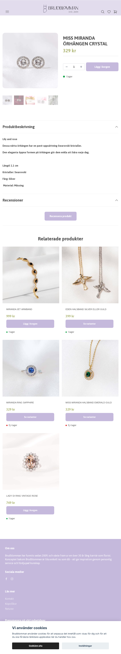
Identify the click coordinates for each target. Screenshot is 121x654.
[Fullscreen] (30, 60)
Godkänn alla (35, 646)
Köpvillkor (11, 603)
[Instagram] (12, 579)
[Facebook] (6, 579)
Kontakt (9, 598)
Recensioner (13, 200)
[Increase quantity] (81, 67)
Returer (9, 608)
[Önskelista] (109, 12)
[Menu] (7, 12)
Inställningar (85, 646)
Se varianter (89, 324)
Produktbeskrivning (19, 127)
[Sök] (103, 12)
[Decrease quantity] (66, 67)
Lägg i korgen (30, 324)
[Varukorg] (115, 12)
